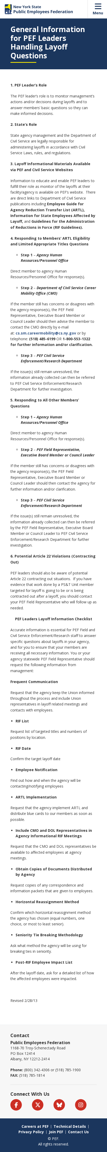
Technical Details (70, 1126)
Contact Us (78, 1131)
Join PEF (56, 1131)
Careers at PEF (35, 1126)
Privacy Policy (31, 1131)
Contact (19, 1035)
